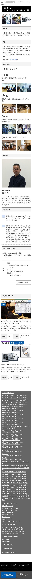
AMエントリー (6, 517)
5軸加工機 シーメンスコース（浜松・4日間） (15, 487)
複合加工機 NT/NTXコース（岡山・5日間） (14, 480)
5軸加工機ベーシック (8, 512)
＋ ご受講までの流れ (8, 552)
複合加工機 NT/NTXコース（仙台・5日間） (14, 478)
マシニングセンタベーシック (10, 510)
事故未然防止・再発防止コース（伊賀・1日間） (15, 466)
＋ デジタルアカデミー (9, 503)
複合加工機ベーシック (8, 514)
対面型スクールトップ (24, 575)
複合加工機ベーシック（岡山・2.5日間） (13, 533)
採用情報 (12, 565)
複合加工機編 (6, 541)
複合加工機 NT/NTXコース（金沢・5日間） (14, 474)
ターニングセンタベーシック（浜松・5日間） (15, 398)
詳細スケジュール (10, 69)
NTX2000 (13, 59)
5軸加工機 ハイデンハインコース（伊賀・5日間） (16, 496)
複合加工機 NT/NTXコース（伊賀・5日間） (14, 472)
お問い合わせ (21, 1)
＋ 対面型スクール (8, 393)
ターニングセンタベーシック (10, 508)
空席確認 (8, 575)
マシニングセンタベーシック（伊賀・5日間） (15, 404)
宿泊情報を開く (14, 275)
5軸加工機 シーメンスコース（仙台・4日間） (15, 489)
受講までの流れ (24, 282)
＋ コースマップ (7, 545)
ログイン (28, 1)
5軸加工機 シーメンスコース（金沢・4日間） (15, 485)
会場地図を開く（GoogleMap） (19, 266)
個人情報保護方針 (23, 565)
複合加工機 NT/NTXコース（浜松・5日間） (14, 476)
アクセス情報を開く (16, 271)
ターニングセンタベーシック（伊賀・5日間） (15, 395)
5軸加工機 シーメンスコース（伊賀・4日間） (15, 483)
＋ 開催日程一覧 (7, 548)
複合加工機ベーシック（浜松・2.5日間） (13, 531)
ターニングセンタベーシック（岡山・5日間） (15, 402)
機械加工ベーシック (7, 506)
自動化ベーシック (7, 519)
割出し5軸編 (5, 539)
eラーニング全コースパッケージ (11, 521)
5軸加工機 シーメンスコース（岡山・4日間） (15, 491)
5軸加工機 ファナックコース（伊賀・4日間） (15, 494)
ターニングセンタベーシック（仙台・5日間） (15, 400)
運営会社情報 (4, 565)
